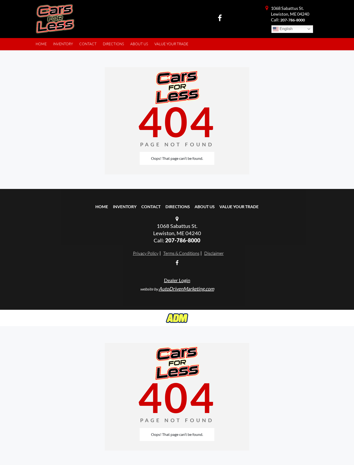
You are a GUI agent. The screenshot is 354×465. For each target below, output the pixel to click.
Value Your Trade (239, 206)
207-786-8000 (292, 20)
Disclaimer (214, 253)
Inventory (125, 206)
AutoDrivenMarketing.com (186, 288)
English (286, 29)
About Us (205, 206)
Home (101, 206)
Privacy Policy (145, 253)
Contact (151, 206)
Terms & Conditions (181, 253)
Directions (177, 206)
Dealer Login (177, 280)
